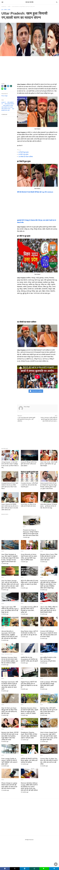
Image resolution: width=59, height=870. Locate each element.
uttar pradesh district (9, 103)
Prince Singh (27, 406)
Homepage (3, 6)
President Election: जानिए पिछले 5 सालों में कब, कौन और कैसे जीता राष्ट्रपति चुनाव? (29, 485)
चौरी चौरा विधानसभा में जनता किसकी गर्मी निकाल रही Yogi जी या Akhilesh (35, 192)
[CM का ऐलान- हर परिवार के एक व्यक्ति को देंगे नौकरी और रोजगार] (29, 497)
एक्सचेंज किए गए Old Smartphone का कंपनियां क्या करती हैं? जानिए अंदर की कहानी (29, 659)
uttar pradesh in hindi (8, 105)
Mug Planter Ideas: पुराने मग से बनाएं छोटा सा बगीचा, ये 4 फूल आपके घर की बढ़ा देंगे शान (29, 633)
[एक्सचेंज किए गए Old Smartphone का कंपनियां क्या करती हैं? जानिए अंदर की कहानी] (29, 647)
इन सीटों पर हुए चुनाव (23, 154)
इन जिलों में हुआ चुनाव (24, 152)
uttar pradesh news (5, 108)
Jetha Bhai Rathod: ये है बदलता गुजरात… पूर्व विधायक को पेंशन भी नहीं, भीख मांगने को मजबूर (48, 506)
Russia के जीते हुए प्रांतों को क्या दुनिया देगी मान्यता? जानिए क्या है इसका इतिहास (28, 463)
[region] (29, 68)
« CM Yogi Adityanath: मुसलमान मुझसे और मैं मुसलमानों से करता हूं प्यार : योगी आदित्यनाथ (26, 419)
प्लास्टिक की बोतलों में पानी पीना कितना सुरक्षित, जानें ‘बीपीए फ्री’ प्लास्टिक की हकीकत (29, 760)
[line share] (2, 89)
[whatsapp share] (11, 86)
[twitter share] (5, 86)
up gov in (3, 102)
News (24, 526)
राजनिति (5, 9)
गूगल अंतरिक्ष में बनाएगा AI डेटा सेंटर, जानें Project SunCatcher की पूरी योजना (48, 659)
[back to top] (56, 864)
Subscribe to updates (37, 391)
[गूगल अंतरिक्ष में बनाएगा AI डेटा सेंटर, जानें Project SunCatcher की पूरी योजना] (49, 647)
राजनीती (9, 6)
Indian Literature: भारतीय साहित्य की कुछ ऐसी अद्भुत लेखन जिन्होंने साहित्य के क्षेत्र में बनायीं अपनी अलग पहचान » (49, 419)
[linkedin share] (8, 86)
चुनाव (2, 9)
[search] (57, 2)
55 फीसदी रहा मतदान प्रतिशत (26, 156)
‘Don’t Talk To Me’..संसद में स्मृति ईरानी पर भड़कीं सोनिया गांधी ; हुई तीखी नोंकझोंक (48, 463)
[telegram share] (5, 89)
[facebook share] (2, 86)
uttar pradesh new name (7, 107)
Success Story (8, 654)
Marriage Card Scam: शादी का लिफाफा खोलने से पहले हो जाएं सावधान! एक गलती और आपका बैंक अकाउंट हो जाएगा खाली (9, 685)
